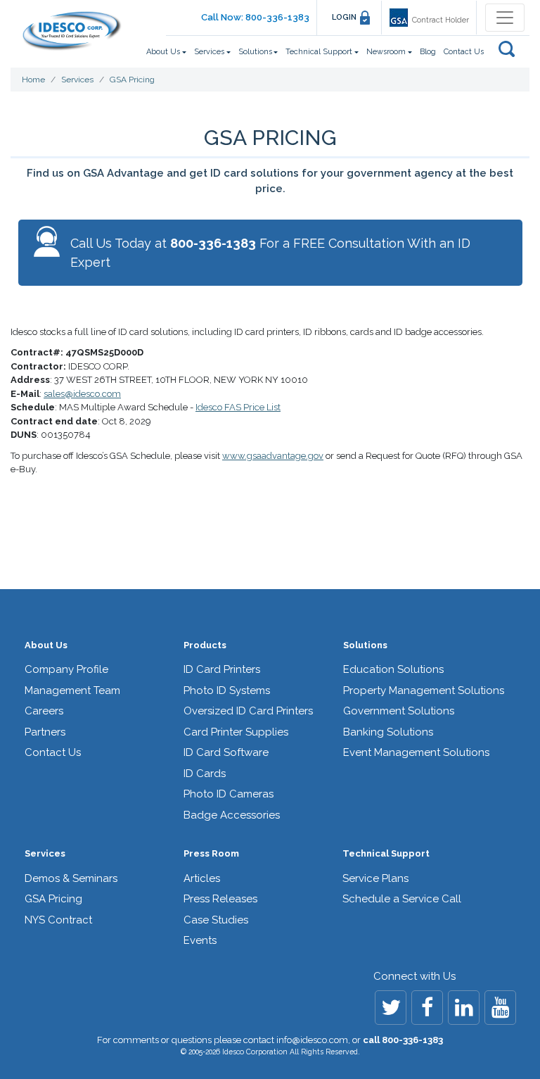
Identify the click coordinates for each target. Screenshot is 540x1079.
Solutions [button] (255, 51)
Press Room (211, 853)
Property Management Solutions (423, 690)
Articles (202, 878)
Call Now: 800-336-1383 (255, 17)
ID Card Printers (222, 669)
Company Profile (66, 669)
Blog (428, 51)
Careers (44, 711)
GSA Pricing (53, 898)
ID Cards (205, 773)
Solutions (365, 645)
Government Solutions (398, 711)
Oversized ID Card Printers (248, 711)
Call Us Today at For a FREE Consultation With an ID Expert (270, 253)
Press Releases (220, 898)
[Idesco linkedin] (464, 1007)
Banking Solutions (388, 732)
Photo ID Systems (227, 690)
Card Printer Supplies (236, 732)
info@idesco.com (312, 1040)
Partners (45, 732)
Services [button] (209, 51)
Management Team (72, 690)
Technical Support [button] (318, 51)
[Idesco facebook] (427, 1007)
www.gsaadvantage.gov (272, 455)
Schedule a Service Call (401, 898)
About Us (46, 645)
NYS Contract (58, 920)
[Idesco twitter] (390, 1007)
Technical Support (386, 853)
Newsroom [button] (386, 51)
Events (200, 940)
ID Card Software (226, 752)
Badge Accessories (232, 815)
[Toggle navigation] (505, 18)
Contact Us (464, 51)
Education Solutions (393, 669)
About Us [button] (163, 51)
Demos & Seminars (71, 878)
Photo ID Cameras (229, 794)
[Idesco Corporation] (72, 31)
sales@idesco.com (82, 394)
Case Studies (216, 920)
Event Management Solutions (416, 752)
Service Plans (375, 878)
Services (45, 853)
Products (205, 645)
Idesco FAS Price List (238, 407)
